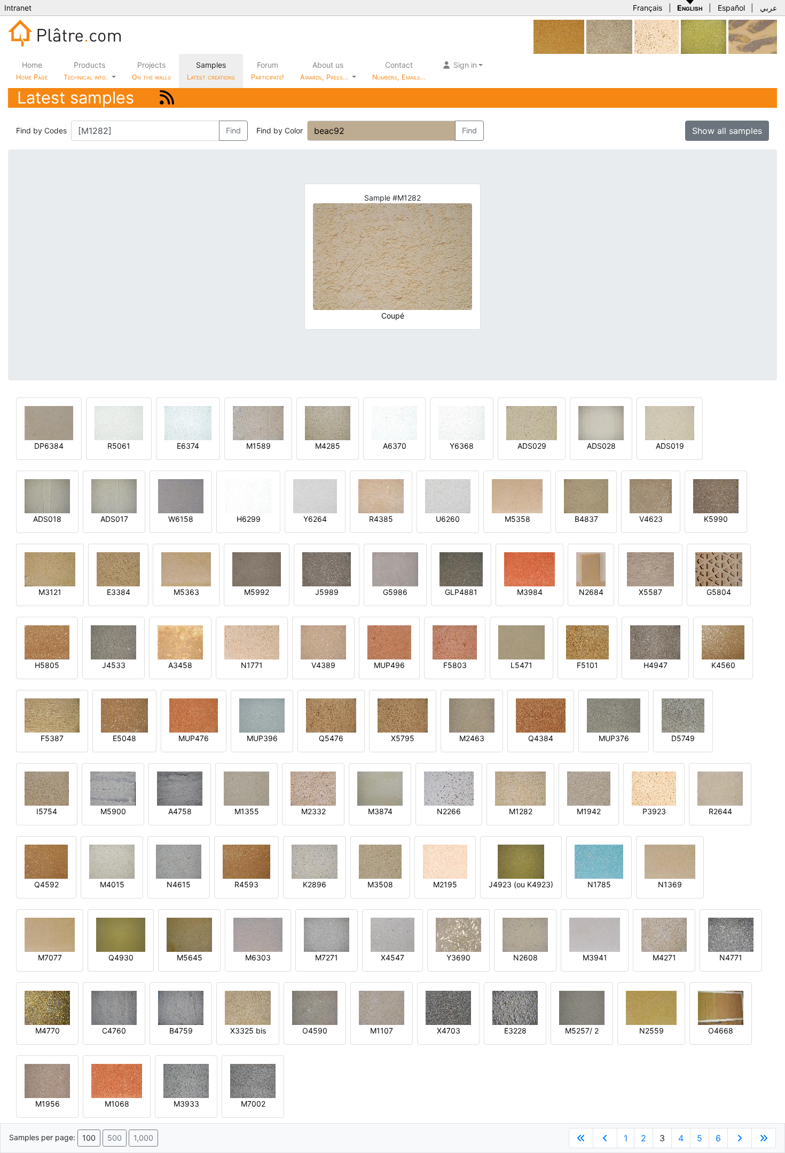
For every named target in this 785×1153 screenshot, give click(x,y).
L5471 (521, 665)
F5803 (455, 665)
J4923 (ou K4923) (521, 884)
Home (32, 70)
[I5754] (47, 787)
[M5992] (256, 568)
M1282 (520, 811)
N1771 (252, 665)
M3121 (49, 592)
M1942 (589, 811)
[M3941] (594, 934)
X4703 (448, 1030)
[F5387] (52, 714)
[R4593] (246, 860)
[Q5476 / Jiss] (331, 714)
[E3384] (118, 568)
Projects (151, 70)
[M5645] (189, 934)
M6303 (258, 957)
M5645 (189, 957)
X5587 (650, 592)
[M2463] (471, 714)
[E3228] (515, 1007)
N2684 (591, 592)
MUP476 (193, 738)
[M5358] (517, 495)
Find (233, 130)
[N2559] (651, 1007)
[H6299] (248, 495)
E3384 (118, 592)
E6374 (188, 445)
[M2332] (313, 787)
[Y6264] (315, 495)
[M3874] (380, 787)
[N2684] (591, 568)
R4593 (246, 884)
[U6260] (447, 495)
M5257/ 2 (582, 1030)
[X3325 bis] (609, 36)
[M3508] (380, 860)
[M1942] (588, 787)
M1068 (117, 1103)
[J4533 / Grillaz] (113, 641)
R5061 (118, 445)
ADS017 (114, 518)
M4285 (327, 445)
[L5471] (521, 641)
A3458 (180, 665)
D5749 (683, 738)
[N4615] (178, 860)
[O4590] (314, 1007)
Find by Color (279, 130)
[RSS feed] (166, 97)
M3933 (186, 1103)
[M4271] (664, 934)
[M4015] (112, 860)
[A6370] (394, 422)
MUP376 (614, 738)
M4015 (112, 884)
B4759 (181, 1030)
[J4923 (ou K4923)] (521, 860)
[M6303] (257, 934)
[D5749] (683, 714)
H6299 (249, 518)
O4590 (314, 1030)
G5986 (395, 592)
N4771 (730, 957)
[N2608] (525, 934)
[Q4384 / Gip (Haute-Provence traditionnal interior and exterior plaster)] (541, 714)
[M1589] (258, 422)
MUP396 (262, 738)
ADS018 (47, 518)
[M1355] (246, 787)
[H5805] (47, 641)
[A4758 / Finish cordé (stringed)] (179, 787)
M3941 (595, 957)
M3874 (380, 811)
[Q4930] (120, 934)
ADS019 (670, 445)
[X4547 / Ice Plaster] (392, 934)
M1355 (246, 811)
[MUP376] (613, 714)
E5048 (124, 738)
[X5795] (403, 714)
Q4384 (540, 738)
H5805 (47, 665)
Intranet (18, 7)
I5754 (46, 811)
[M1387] (752, 36)
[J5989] (326, 568)
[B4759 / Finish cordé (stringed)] (180, 1007)
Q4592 (46, 884)
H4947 (655, 665)
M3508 (380, 884)
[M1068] (116, 1080)
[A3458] (180, 641)
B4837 (586, 518)
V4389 (323, 665)
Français (647, 7)
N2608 (525, 957)
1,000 (143, 1137)
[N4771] (730, 934)
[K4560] (723, 641)
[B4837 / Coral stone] (586, 495)
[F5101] (587, 641)
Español (731, 7)
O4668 (720, 1030)
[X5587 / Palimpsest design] (650, 568)
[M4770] (47, 1007)
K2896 (314, 884)
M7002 (253, 1103)
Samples (211, 70)
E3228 (515, 1030)
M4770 (47, 1030)
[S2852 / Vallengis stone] (703, 36)
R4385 (381, 518)
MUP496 (389, 665)
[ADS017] (114, 495)
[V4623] (651, 495)
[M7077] (50, 934)
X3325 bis (248, 1030)
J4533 (113, 665)
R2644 (720, 811)
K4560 (723, 665)
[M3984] (529, 568)
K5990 (716, 518)
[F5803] (455, 641)
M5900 (113, 811)
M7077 (50, 957)
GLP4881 (461, 592)
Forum (267, 70)
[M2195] (445, 860)
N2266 (449, 811)
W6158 (180, 518)
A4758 (180, 811)
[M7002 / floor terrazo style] (253, 1080)
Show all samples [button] (727, 130)
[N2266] (449, 787)
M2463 (471, 738)
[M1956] (47, 1080)
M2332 (313, 811)
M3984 (530, 592)
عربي (768, 7)
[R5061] (119, 422)
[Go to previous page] (605, 1138)
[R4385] (381, 495)
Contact (399, 70)
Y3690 (458, 957)
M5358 (517, 518)
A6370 (394, 445)
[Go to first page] (581, 1138)
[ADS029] (531, 422)
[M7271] (326, 934)
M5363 (186, 592)
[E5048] (124, 714)
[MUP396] (262, 714)
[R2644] (720, 787)
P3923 (654, 811)
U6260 (448, 518)
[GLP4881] (461, 568)
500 (114, 1137)
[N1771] (251, 641)
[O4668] (720, 1007)
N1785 (599, 884)
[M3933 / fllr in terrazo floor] (186, 1080)
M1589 (258, 445)
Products (85, 70)
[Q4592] (46, 860)
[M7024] (558, 36)
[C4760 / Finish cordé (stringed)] (114, 1007)
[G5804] (718, 568)
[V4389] (323, 641)
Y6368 (462, 445)
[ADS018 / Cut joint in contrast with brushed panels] (47, 495)
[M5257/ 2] (582, 1007)
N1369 (670, 884)
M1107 (381, 1030)
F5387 (52, 738)
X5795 (402, 738)
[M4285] (327, 422)
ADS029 (531, 445)
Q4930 (121, 957)
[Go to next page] (739, 1138)
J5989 (327, 592)
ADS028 (601, 445)
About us (325, 70)
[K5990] (716, 495)
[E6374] (187, 422)
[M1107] (381, 1007)
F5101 (587, 665)
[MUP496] (389, 641)
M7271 (326, 957)
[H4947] (655, 641)
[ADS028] (601, 422)
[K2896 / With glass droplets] (314, 860)
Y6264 (315, 518)
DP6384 (49, 445)
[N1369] (670, 860)
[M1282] (520, 787)
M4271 (664, 957)
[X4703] (448, 1007)
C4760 (114, 1030)
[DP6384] (49, 422)
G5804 (718, 592)
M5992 (256, 592)
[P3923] (654, 787)
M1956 (47, 1103)
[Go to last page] (763, 1138)
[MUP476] (193, 714)
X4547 (392, 957)
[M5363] (186, 568)
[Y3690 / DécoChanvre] (458, 934)
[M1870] (656, 36)
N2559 (651, 1030)
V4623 (651, 518)
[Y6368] (461, 422)
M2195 (445, 884)
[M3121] (50, 568)
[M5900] (113, 787)
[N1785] (599, 860)
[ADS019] (669, 422)
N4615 (179, 884)
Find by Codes (41, 130)
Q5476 (331, 738)
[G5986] (395, 568)
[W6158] (180, 495)
